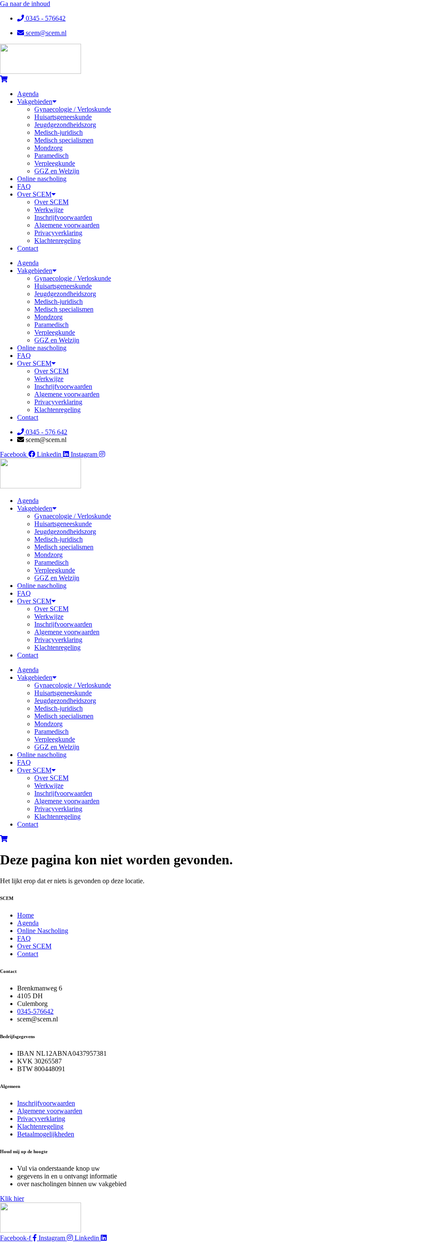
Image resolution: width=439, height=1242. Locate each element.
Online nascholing (41, 178)
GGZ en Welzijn (56, 171)
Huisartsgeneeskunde (63, 117)
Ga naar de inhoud (25, 3)
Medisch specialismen (63, 140)
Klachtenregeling (57, 240)
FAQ (24, 186)
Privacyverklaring (58, 232)
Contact (27, 248)
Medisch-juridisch (58, 132)
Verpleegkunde (54, 163)
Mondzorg (48, 147)
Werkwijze (48, 209)
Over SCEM (34, 194)
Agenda (28, 93)
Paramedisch (51, 155)
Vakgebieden (34, 101)
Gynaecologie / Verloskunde (72, 109)
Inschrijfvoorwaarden (63, 217)
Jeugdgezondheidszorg (65, 124)
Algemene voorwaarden (66, 225)
